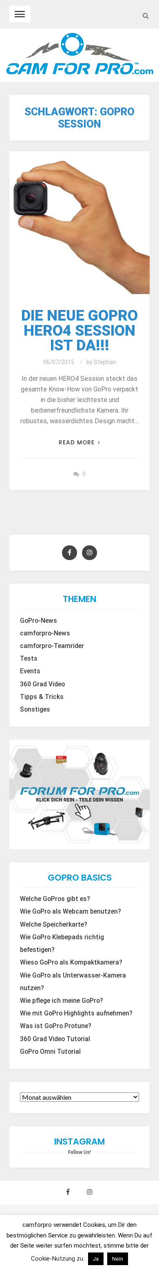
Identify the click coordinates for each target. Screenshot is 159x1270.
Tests (29, 658)
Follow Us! (79, 1152)
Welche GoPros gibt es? (55, 899)
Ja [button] (96, 1259)
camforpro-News (45, 633)
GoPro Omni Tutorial (50, 1051)
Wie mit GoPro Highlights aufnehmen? (76, 1013)
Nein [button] (117, 1259)
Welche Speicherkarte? (53, 924)
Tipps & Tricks (42, 697)
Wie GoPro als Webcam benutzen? (70, 911)
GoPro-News (38, 620)
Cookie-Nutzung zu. (58, 1258)
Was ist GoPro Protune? (55, 1026)
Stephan (105, 362)
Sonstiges (35, 709)
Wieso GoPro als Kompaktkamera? (71, 962)
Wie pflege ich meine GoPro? (61, 1000)
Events (30, 671)
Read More (77, 442)
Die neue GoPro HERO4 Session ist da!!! (79, 330)
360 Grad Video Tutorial (55, 1039)
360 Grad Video (42, 684)
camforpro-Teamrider (52, 646)
